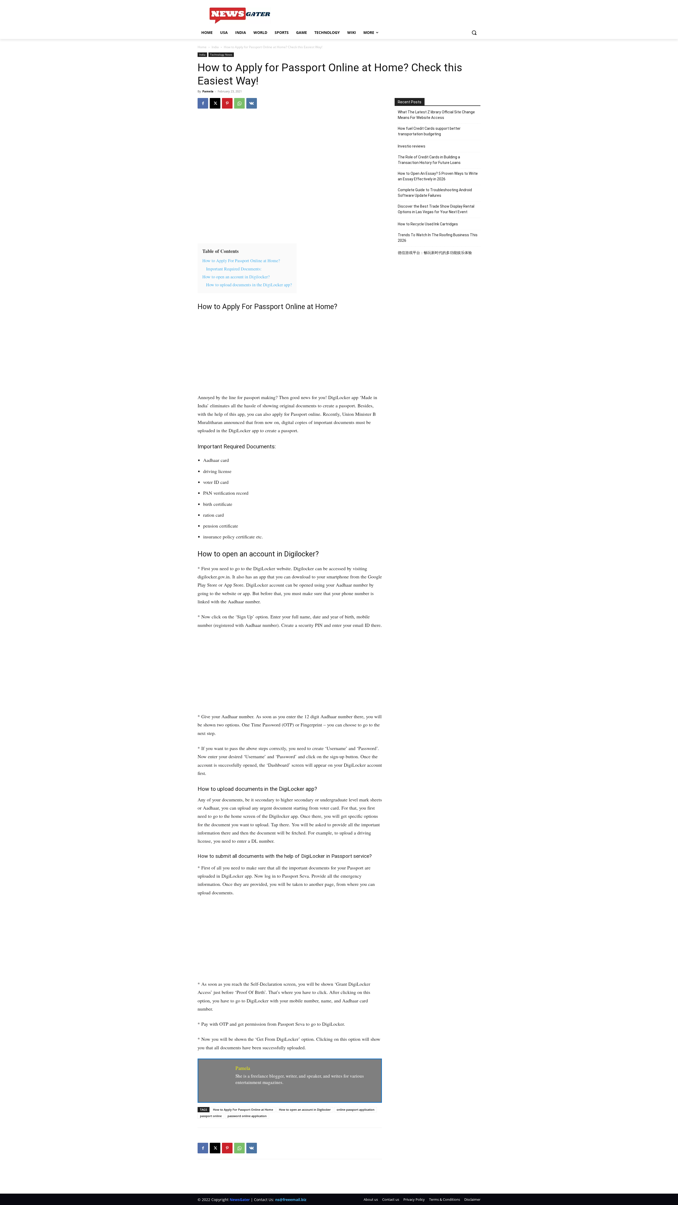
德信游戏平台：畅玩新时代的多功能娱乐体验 (435, 253)
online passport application (355, 1110)
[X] (215, 103)
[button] (474, 32)
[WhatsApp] (239, 103)
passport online (211, 1116)
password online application (247, 1116)
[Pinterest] (227, 103)
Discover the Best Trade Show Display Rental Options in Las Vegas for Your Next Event (436, 209)
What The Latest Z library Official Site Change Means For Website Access (436, 115)
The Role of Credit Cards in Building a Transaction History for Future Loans (429, 160)
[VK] (251, 103)
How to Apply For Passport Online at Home (243, 1110)
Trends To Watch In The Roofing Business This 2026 (438, 238)
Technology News (221, 54)
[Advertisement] (290, 354)
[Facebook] (203, 103)
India (215, 47)
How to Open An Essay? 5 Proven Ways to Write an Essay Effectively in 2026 (438, 176)
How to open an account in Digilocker (305, 1110)
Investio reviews (411, 146)
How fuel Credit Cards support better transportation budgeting (429, 131)
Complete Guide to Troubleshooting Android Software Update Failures (435, 193)
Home (202, 47)
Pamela (207, 91)
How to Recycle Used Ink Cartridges (428, 224)
